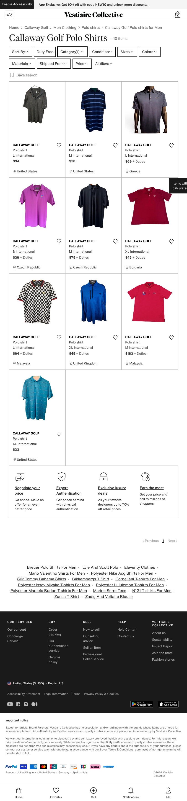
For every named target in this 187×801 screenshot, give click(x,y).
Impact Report (163, 646)
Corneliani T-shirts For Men (140, 579)
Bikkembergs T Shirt (90, 579)
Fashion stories (163, 659)
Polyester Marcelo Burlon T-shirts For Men (48, 591)
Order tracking (55, 632)
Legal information (56, 694)
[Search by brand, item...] (9, 14)
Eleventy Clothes (139, 567)
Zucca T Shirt (66, 597)
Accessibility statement (23, 694)
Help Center (127, 629)
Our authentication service (59, 646)
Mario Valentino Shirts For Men (57, 573)
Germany (63, 772)
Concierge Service (15, 638)
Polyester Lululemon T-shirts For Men (130, 585)
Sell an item (92, 647)
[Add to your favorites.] (59, 145)
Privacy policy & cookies (101, 694)
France (9, 772)
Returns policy (54, 659)
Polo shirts (91, 27)
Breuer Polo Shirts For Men (51, 567)
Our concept (16, 629)
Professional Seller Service (93, 657)
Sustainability (162, 639)
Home (14, 27)
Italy (85, 772)
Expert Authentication (69, 490)
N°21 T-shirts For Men (151, 591)
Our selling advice (91, 638)
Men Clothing (64, 27)
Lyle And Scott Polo (100, 567)
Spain (76, 772)
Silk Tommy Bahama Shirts (41, 579)
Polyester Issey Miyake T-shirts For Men (54, 585)
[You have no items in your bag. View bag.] (177, 14)
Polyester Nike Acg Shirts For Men (122, 573)
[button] (177, 14)
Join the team (162, 653)
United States (47, 772)
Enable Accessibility (17, 4)
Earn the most (152, 487)
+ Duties (138, 161)
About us (159, 633)
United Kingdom (26, 772)
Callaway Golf (36, 27)
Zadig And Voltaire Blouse (109, 597)
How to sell (91, 629)
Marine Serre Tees (109, 591)
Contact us (126, 636)
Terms (76, 694)
